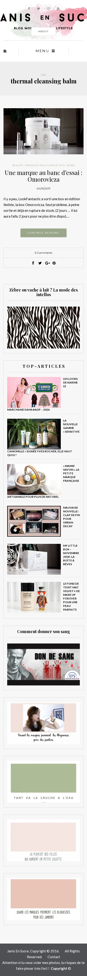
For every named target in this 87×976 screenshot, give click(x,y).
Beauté (17, 165)
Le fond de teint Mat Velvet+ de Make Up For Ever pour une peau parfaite (71, 596)
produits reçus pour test (45, 165)
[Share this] (33, 263)
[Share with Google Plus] (47, 263)
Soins (71, 165)
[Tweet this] (40, 263)
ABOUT (43, 31)
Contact (54, 957)
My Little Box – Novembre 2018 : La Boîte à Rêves (71, 555)
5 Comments (43, 252)
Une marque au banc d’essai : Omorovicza (43, 175)
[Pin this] (54, 263)
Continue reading (43, 232)
